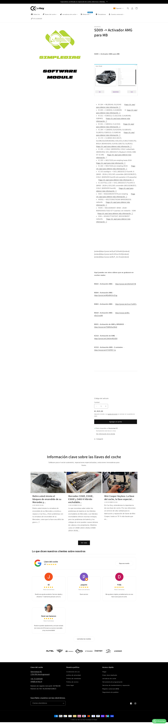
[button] (118, 8)
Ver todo (84, 543)
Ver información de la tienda (105, 434)
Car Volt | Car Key (80, 719)
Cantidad (96, 402)
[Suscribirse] (63, 703)
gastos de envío (112, 414)
